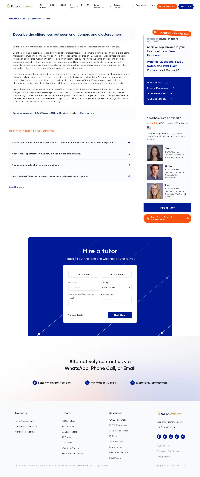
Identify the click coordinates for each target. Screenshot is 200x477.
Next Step (119, 315)
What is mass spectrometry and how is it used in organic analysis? (46, 153)
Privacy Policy (163, 446)
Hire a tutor (186, 6)
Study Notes (115, 447)
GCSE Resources (156, 93)
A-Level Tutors (69, 431)
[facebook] (165, 436)
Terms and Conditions (168, 451)
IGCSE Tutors (69, 426)
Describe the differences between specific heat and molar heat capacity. (49, 176)
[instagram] (171, 436)
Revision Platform (167, 6)
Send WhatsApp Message (54, 382)
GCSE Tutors (68, 421)
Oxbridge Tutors (70, 448)
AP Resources (116, 441)
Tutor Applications (24, 421)
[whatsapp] (159, 436)
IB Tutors (66, 437)
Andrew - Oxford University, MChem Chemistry (46, 113)
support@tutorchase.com (151, 382)
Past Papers (115, 458)
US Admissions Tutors (73, 453)
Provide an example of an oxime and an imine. (35, 165)
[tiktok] (177, 436)
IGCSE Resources (157, 98)
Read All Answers (16, 187)
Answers (13, 18)
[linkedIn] (183, 436)
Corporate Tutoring (25, 431)
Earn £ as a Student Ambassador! (161, 218)
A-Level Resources (157, 88)
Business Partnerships (26, 426)
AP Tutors (67, 442)
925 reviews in (181, 123)
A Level (23, 18)
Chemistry (35, 18)
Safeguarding (163, 456)
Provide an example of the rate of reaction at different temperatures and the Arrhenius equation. (62, 142)
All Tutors (43, 6)
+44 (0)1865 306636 (103, 382)
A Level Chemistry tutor (83, 113)
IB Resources (154, 82)
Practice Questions (119, 452)
